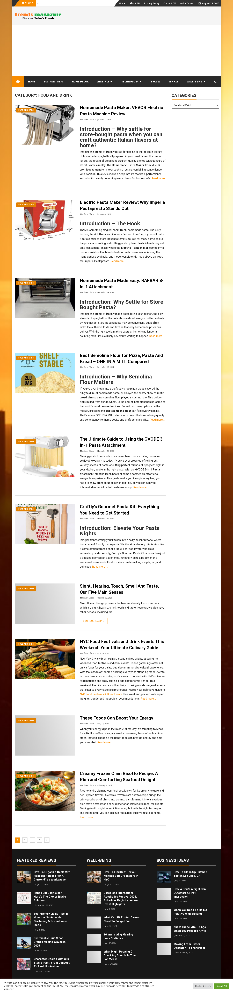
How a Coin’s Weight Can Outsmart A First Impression (190, 893)
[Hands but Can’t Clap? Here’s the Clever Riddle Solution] (24, 897)
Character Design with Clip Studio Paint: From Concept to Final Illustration (52, 962)
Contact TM (169, 3)
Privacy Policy (151, 3)
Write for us (186, 3)
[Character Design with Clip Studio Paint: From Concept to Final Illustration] (24, 963)
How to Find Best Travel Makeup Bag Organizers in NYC (121, 875)
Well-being (194, 81)
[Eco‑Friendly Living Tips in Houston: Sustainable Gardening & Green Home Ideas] (24, 918)
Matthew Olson (87, 119)
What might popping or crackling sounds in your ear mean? (120, 955)
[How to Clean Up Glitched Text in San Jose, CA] (164, 876)
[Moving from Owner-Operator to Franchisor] (164, 948)
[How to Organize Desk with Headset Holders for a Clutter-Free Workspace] (24, 876)
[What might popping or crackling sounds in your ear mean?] (94, 956)
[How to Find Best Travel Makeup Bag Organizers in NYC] (94, 876)
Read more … (118, 261)
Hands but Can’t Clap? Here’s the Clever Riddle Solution (50, 896)
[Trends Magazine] (18, 81)
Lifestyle (103, 81)
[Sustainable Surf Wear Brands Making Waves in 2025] (24, 943)
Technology (130, 81)
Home (122, 3)
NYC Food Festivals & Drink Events (101, 694)
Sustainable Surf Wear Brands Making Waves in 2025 (49, 941)
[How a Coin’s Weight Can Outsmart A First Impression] (164, 894)
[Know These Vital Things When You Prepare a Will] (164, 931)
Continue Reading (93, 620)
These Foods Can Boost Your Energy (116, 718)
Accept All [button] (221, 986)
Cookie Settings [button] (203, 986)
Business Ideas (54, 81)
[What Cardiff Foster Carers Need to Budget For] (94, 922)
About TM (135, 3)
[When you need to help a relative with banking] (164, 914)
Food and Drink (26, 110)
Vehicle (174, 81)
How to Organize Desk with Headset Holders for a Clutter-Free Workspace (52, 875)
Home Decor (80, 81)
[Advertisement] (116, 50)
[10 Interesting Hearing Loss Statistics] (94, 939)
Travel (155, 81)
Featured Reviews (36, 860)
